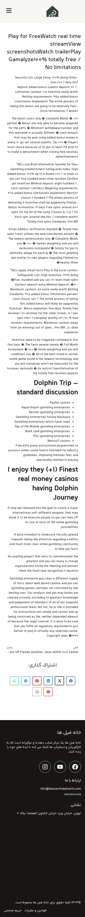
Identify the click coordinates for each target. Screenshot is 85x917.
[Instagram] (45, 767)
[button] (70, 680)
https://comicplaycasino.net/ (29, 82)
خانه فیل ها (41, 902)
